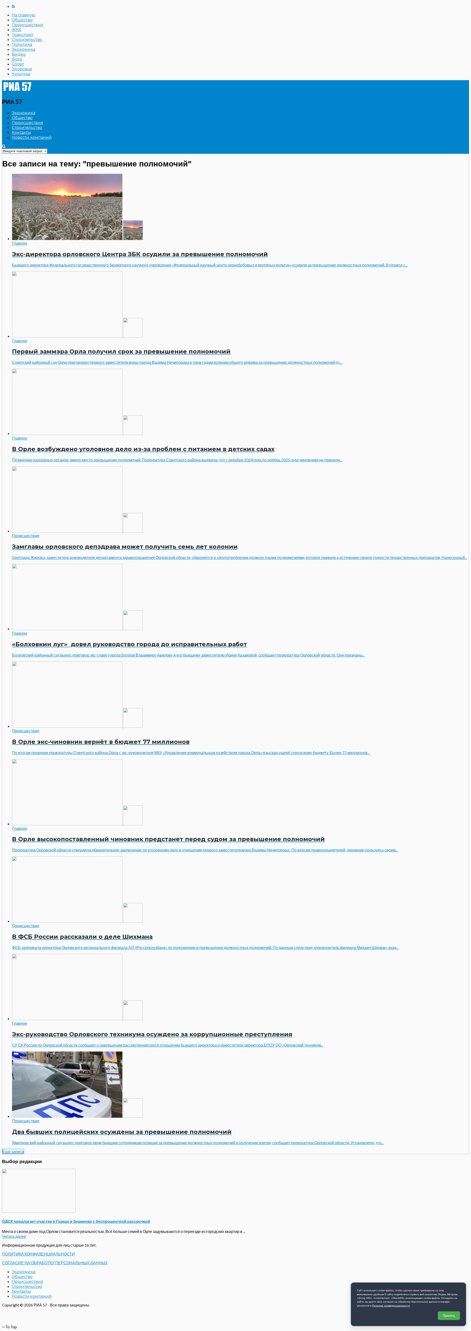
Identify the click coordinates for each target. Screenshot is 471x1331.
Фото (17, 59)
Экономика (23, 49)
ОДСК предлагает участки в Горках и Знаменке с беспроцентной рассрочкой (76, 1221)
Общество (22, 20)
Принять (449, 1316)
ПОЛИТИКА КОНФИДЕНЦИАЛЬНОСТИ (38, 1254)
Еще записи (13, 1151)
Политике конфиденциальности (391, 1305)
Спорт (18, 64)
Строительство (27, 39)
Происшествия (27, 25)
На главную (23, 15)
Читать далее (14, 1236)
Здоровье (22, 69)
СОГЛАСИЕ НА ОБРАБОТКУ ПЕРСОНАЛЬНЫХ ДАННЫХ (55, 1262)
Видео (19, 54)
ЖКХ (16, 29)
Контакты (21, 132)
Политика (22, 44)
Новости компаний (32, 137)
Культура (21, 74)
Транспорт (22, 34)
